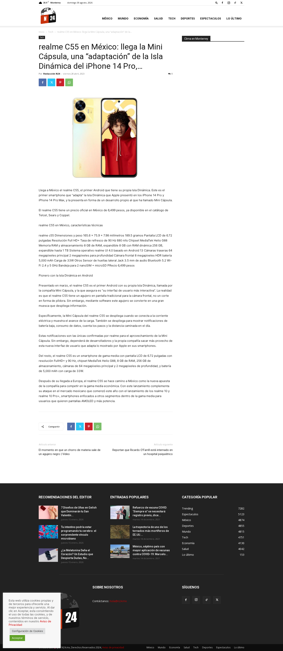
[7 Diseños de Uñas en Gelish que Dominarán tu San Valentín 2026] (48, 512)
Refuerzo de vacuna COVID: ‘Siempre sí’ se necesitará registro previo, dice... (150, 511)
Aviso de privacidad (113, 647)
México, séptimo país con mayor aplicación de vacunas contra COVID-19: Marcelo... (151, 550)
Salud (158, 18)
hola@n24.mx (118, 601)
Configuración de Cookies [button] (27, 631)
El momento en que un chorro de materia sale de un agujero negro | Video (69, 452)
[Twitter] (241, 2)
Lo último (234, 18)
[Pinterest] (60, 82)
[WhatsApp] (69, 82)
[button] (216, 2)
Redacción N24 (51, 73)
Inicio (41, 32)
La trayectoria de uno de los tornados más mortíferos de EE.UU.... (151, 530)
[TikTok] (235, 2)
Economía (141, 18)
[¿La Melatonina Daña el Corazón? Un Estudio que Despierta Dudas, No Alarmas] (48, 555)
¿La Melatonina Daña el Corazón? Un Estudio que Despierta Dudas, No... (77, 554)
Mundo (123, 18)
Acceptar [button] (17, 637)
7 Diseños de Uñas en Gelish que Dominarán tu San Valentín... (79, 511)
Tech (171, 18)
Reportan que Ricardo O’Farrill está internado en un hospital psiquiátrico (142, 452)
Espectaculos (210, 18)
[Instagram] (229, 2)
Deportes (188, 18)
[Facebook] (222, 2)
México (107, 18)
